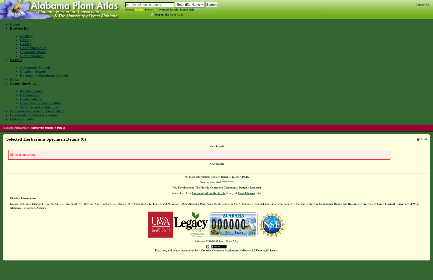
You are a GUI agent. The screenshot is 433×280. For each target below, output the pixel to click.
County (26, 36)
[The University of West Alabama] (160, 224)
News (14, 79)
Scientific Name (33, 48)
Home (15, 24)
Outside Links (22, 119)
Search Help (187, 9)
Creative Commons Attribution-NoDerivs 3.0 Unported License (239, 250)
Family (25, 40)
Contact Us (422, 4)
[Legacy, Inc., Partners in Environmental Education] (191, 224)
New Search (216, 146)
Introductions (31, 91)
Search (139, 9)
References (29, 95)
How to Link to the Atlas (40, 103)
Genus (25, 44)
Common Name (33, 52)
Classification (32, 56)
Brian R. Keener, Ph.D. (235, 176)
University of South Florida (209, 193)
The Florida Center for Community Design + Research (228, 187)
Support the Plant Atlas (169, 14)
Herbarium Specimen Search (44, 75)
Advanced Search (167, 9)
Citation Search (33, 71)
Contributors (31, 99)
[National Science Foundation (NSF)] (272, 224)
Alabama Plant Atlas (15, 127)
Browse (149, 9)
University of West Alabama (33, 115)
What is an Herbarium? (39, 107)
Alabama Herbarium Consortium (37, 111)
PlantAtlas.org (247, 193)
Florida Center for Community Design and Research (327, 203)
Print (424, 138)
